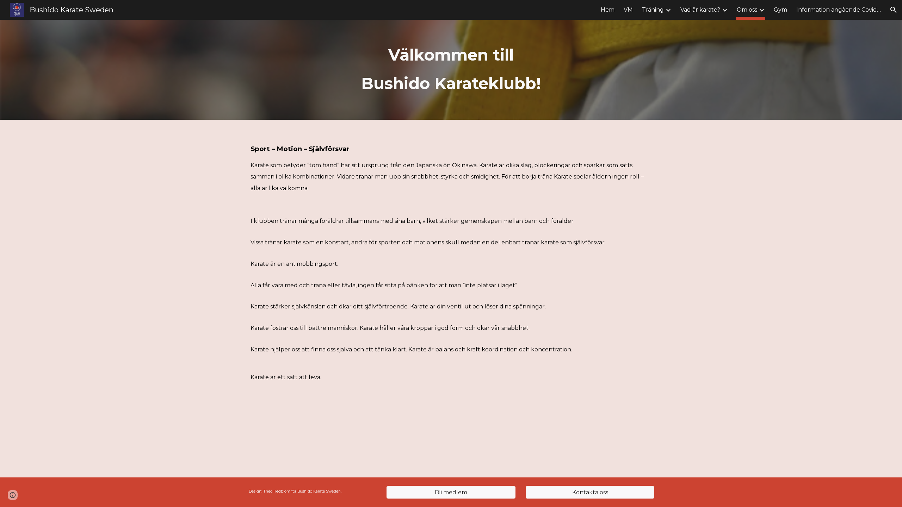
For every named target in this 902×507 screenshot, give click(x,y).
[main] (451, 70)
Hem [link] (607, 9)
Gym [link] (780, 9)
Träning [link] (653, 9)
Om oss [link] (747, 9)
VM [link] (628, 9)
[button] (893, 9)
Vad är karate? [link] (700, 9)
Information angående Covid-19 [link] (838, 9)
